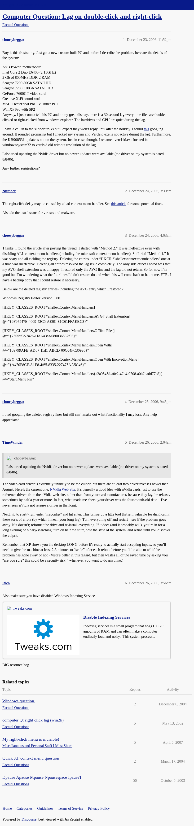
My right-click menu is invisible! (30, 739)
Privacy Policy (99, 808)
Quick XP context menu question (30, 758)
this (146, 129)
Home (7, 808)
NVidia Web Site (62, 489)
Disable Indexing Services (106, 617)
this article (118, 204)
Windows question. (18, 701)
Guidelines (45, 808)
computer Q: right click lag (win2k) (33, 720)
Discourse (29, 819)
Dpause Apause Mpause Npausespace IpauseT (42, 777)
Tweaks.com (22, 608)
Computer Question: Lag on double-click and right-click (82, 16)
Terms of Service (70, 808)
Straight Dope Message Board (24, 5)
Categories (24, 808)
